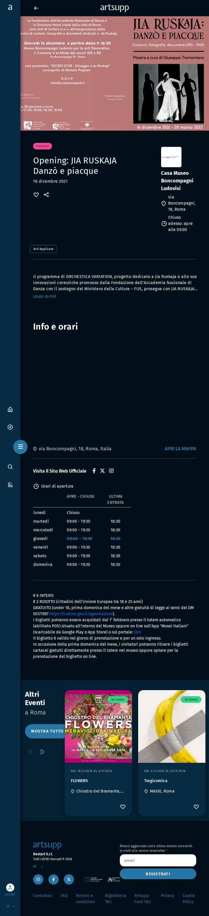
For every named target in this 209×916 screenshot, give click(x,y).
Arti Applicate (43, 249)
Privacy (167, 895)
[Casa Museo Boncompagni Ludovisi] (178, 157)
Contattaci (43, 895)
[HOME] (10, 409)
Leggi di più (44, 296)
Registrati (158, 874)
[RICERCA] (10, 467)
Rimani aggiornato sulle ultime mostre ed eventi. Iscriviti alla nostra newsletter (156, 848)
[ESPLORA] (10, 426)
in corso (117, 699)
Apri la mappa (180, 449)
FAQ (64, 895)
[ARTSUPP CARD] (10, 484)
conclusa (42, 146)
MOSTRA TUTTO (47, 731)
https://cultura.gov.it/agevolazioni (81, 613)
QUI (137, 632)
